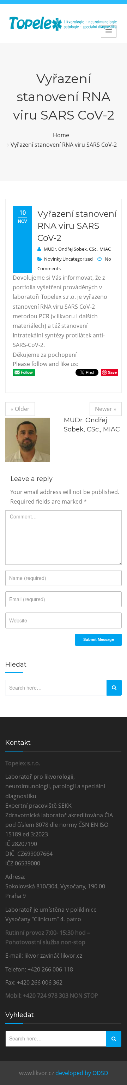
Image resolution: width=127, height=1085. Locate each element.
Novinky (52, 259)
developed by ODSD (81, 1073)
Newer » (105, 409)
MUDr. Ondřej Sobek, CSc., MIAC (77, 249)
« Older (20, 409)
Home (61, 135)
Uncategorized (77, 259)
